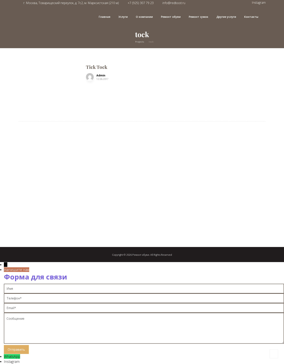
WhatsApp (12, 356)
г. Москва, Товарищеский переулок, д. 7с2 (57, 216)
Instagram (12, 361)
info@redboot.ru (173, 3)
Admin (100, 75)
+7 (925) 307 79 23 (36, 223)
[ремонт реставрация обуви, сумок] (40, 23)
